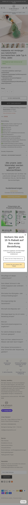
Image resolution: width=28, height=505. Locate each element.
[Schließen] (25, 235)
